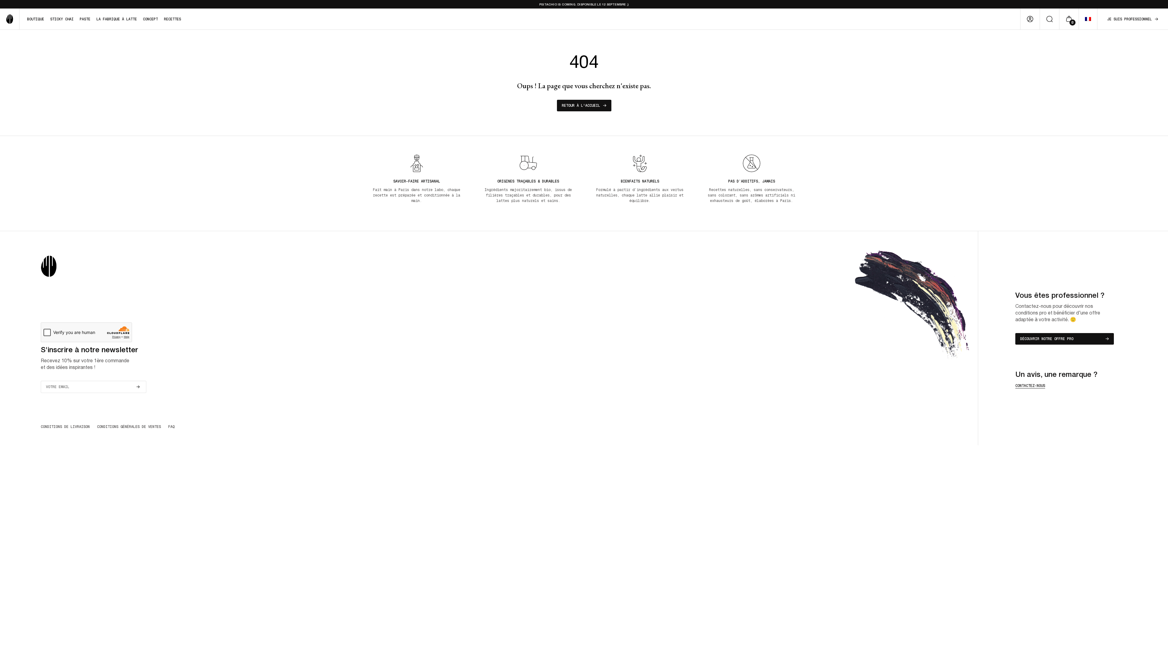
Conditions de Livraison (65, 426)
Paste (85, 19)
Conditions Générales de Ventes (129, 426)
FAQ (171, 426)
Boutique (35, 19)
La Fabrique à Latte (116, 19)
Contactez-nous (1030, 385)
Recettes (172, 19)
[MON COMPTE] (1030, 19)
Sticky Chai (62, 19)
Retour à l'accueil (581, 105)
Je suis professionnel (1129, 19)
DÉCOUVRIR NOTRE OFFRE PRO (1046, 338)
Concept (150, 19)
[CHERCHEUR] (1049, 19)
